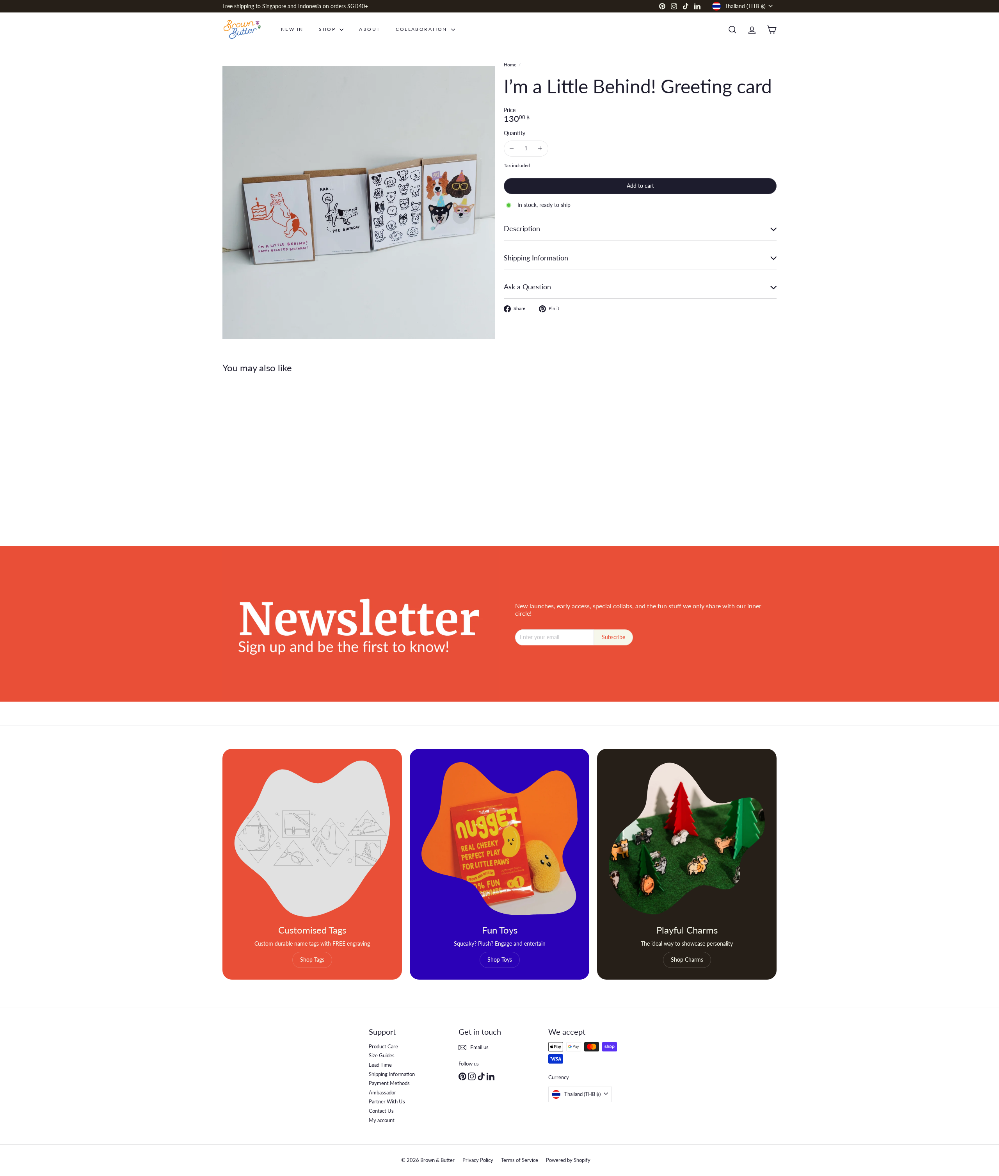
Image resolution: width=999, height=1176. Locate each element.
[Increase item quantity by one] (540, 149)
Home (510, 65)
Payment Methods (389, 1083)
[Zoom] (358, 202)
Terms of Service (519, 1160)
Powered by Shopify (568, 1160)
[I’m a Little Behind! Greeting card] (265, 454)
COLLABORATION (422, 29)
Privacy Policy (477, 1160)
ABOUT (369, 29)
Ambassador (382, 1092)
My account (382, 1120)
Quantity (514, 133)
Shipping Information (392, 1074)
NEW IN (292, 29)
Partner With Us (387, 1101)
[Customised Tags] (312, 839)
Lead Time (380, 1065)
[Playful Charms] (687, 839)
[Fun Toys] (499, 839)
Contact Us (381, 1111)
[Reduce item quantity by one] (512, 149)
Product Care (383, 1046)
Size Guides (382, 1055)
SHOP (328, 29)
